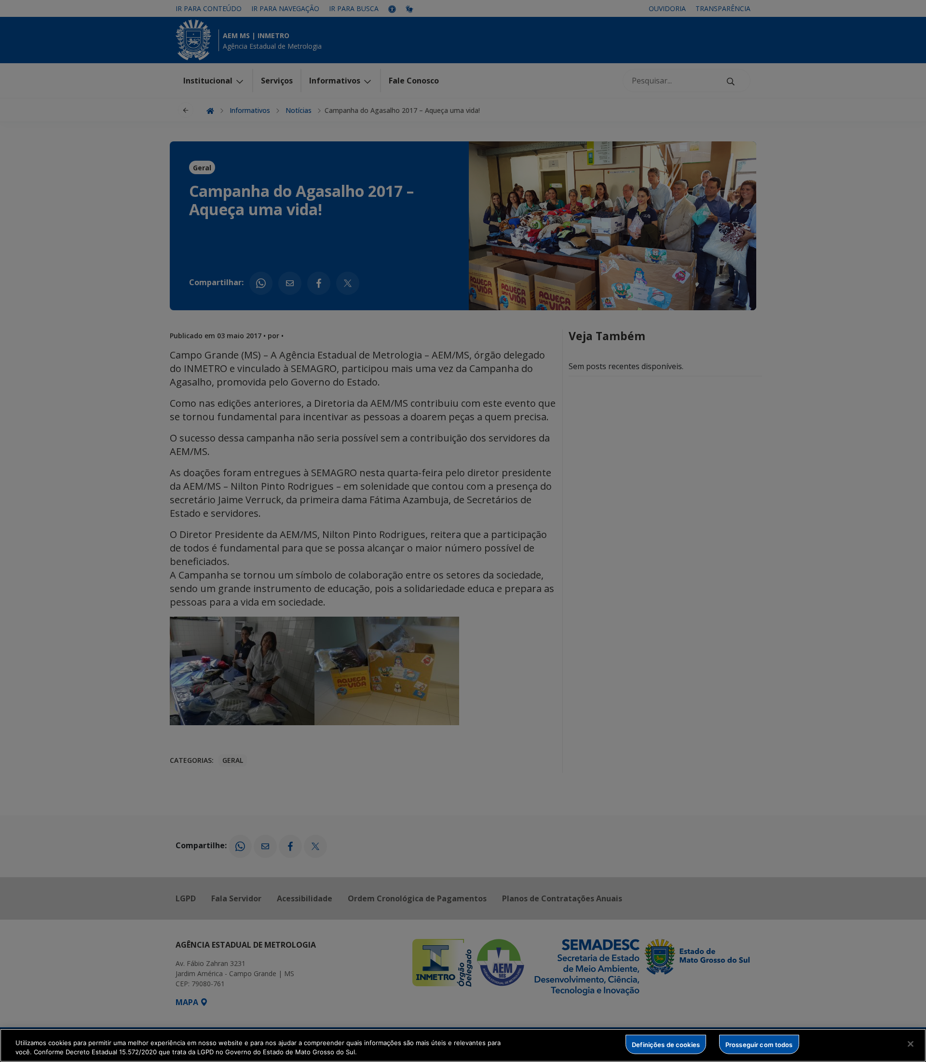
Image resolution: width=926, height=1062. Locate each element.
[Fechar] (910, 1044)
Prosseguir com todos (759, 1044)
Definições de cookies (666, 1044)
